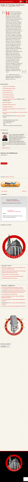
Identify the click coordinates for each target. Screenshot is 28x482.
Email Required (4, 154)
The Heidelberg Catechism (8, 97)
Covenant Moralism (13, 294)
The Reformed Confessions (8, 94)
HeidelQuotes (7, 176)
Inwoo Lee (4, 6)
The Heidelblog (7, 1)
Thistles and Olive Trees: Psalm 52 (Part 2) (10, 274)
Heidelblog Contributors (8, 106)
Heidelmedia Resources (8, 90)
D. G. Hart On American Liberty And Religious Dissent (12, 276)
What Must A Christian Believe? (9, 104)
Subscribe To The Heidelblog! (9, 86)
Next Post (24, 191)
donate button (18, 115)
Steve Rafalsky (5, 294)
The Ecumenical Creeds (8, 92)
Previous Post (4, 191)
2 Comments (18, 6)
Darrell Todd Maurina (6, 296)
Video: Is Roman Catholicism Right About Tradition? (15, 306)
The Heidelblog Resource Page (9, 88)
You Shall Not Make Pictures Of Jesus (9, 278)
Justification (12, 176)
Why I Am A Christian (7, 102)
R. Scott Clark (11, 210)
